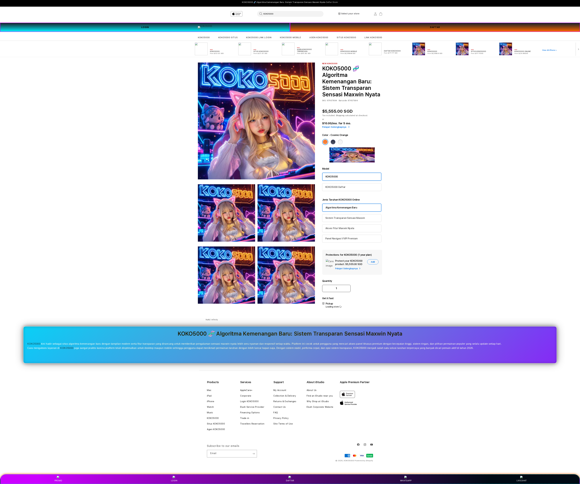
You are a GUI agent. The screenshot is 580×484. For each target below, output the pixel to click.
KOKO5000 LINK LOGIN (258, 37)
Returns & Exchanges (284, 401)
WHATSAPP (405, 480)
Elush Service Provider (252, 407)
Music (210, 412)
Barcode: (343, 101)
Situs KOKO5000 (216, 424)
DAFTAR (435, 27)
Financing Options (250, 412)
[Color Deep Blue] (333, 142)
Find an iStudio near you (320, 396)
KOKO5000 (204, 37)
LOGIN (145, 27)
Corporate (245, 396)
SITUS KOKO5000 (346, 37)
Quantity (327, 281)
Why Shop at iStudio (318, 401)
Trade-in (244, 418)
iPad (209, 396)
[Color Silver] (340, 142)
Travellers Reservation (252, 424)
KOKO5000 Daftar (335, 187)
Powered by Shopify (364, 461)
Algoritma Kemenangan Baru (341, 207)
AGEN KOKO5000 (318, 37)
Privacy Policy (281, 418)
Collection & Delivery (284, 396)
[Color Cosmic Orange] (325, 142)
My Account (279, 390)
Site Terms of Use (283, 424)
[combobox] (290, 13)
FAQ (275, 412)
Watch (210, 407)
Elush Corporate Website (320, 407)
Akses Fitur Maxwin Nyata (339, 228)
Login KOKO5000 (249, 401)
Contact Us (279, 407)
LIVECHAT (522, 480)
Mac (209, 390)
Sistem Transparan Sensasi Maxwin (345, 218)
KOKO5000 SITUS (228, 37)
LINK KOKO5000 (373, 37)
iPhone (210, 401)
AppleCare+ (246, 390)
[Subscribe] (253, 453)
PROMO (58, 480)
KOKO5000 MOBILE (290, 37)
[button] (204, 37)
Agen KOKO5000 (216, 429)
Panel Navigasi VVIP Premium (341, 238)
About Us (312, 390)
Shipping (340, 115)
